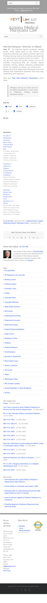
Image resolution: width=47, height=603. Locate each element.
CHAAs (7, 293)
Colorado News (10, 297)
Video (7, 374)
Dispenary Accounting (13, 316)
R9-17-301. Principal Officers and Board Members (21, 413)
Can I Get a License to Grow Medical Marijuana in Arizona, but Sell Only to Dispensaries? (21, 408)
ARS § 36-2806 (9, 431)
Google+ (30, 260)
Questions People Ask (13, 356)
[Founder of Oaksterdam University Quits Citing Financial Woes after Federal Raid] (12, 148)
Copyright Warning (11, 302)
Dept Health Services (12, 306)
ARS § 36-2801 (9, 419)
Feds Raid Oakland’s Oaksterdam (25, 78)
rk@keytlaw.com (26, 10)
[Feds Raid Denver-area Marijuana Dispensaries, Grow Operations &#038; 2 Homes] (12, 202)
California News (31, 221)
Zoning (7, 392)
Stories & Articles (11, 365)
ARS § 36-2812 (9, 449)
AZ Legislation (10, 270)
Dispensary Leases (11, 325)
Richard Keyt (38, 251)
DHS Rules (9, 311)
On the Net (9, 221)
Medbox (8, 343)
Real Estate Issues (11, 361)
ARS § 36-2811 (9, 427)
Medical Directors (11, 347)
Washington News (11, 379)
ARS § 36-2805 (9, 470)
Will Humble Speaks (12, 383)
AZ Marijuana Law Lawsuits (15, 275)
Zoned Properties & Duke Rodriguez (18, 388)
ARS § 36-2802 (9, 435)
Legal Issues (9, 334)
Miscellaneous (10, 352)
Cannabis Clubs (10, 288)
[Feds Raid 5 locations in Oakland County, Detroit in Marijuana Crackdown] (12, 175)
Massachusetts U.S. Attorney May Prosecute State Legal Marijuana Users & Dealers (22, 492)
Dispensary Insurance (12, 320)
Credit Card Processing (38, 530)
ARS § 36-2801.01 (10, 423)
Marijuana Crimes (23, 223)
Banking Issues (10, 279)
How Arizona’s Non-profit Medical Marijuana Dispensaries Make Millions (21, 480)
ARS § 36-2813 (9, 439)
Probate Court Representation (23, 528)
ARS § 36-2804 (9, 453)
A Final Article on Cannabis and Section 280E (21, 486)
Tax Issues (8, 370)
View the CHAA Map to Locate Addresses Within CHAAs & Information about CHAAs (23, 444)
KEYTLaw (6, 570)
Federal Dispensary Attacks (14, 329)
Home (5, 403)
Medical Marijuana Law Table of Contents (18, 457)
